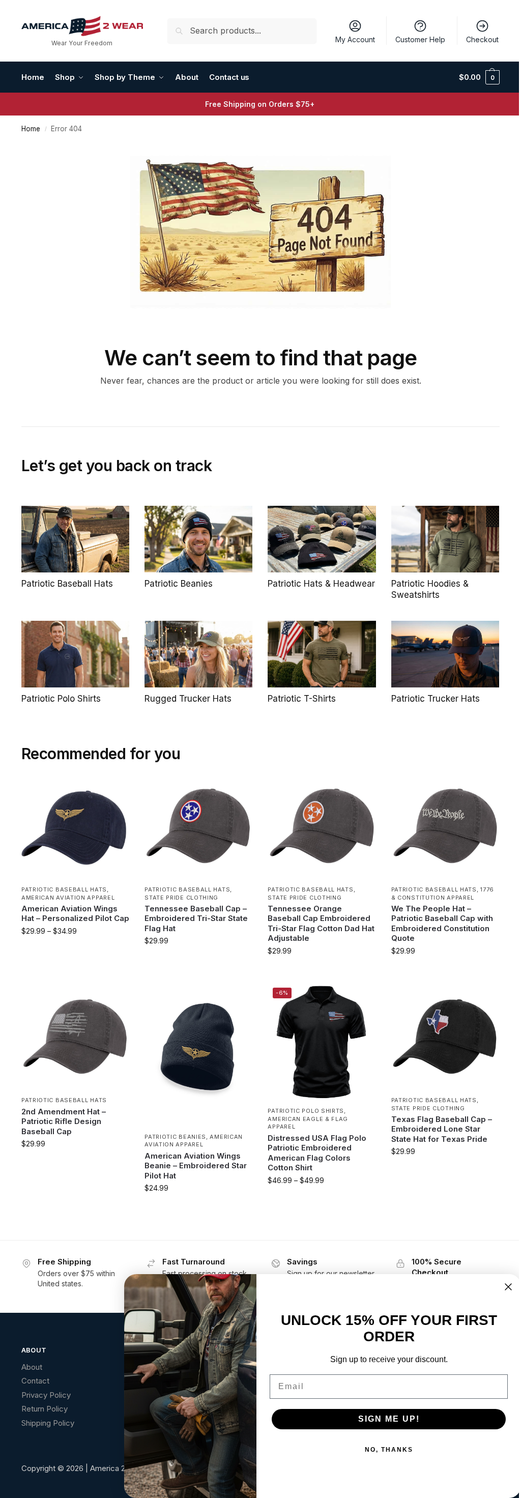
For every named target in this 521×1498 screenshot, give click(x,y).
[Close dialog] (508, 1286)
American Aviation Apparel (68, 897)
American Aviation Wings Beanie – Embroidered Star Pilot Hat (195, 1165)
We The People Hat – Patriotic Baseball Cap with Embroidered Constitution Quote (442, 923)
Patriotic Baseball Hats (64, 889)
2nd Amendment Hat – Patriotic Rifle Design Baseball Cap (63, 1121)
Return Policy (44, 1409)
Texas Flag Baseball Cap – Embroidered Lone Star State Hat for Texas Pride (441, 1129)
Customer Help (420, 39)
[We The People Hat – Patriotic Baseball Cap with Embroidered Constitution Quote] (445, 826)
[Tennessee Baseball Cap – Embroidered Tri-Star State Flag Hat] (198, 826)
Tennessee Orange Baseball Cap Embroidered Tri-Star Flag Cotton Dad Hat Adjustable (321, 923)
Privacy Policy (46, 1395)
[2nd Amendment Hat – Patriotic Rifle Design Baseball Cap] (75, 1036)
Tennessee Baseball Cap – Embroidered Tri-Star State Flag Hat (196, 918)
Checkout (482, 39)
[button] (479, 77)
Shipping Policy (47, 1423)
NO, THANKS (389, 1449)
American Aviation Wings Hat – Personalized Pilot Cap (75, 914)
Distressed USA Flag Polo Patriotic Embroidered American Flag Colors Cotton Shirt (317, 1153)
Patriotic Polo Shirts (306, 1110)
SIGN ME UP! (389, 1419)
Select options (75, 952)
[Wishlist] (114, 787)
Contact (35, 1381)
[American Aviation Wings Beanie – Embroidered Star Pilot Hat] (198, 1055)
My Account (355, 39)
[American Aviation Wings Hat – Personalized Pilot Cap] (75, 826)
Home (30, 129)
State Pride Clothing (181, 897)
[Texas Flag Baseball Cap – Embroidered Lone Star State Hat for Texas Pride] (445, 1036)
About (31, 1367)
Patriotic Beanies (175, 1136)
